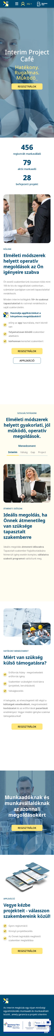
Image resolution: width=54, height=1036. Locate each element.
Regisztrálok (27, 86)
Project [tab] (42, 452)
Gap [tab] (33, 452)
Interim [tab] (12, 452)
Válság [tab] (24, 452)
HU (28, 3)
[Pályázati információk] (43, 1023)
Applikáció (27, 360)
